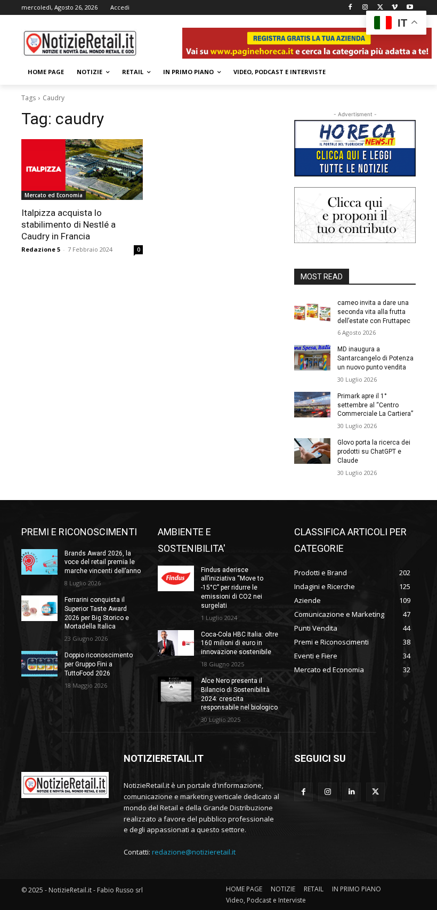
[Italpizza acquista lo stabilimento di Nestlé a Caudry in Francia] (82, 169)
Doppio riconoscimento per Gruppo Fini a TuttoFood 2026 (98, 664)
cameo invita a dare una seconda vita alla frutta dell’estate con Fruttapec (373, 312)
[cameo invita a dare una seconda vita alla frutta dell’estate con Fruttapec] (312, 311)
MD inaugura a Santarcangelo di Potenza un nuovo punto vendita (375, 358)
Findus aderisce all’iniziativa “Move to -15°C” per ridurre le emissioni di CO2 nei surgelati (232, 587)
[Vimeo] (395, 8)
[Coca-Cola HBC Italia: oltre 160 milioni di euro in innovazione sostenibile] (176, 643)
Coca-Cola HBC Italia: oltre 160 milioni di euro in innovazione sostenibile (239, 643)
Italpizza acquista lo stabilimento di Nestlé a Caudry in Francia (68, 224)
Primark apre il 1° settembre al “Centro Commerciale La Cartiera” (375, 405)
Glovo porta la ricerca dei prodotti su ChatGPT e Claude (373, 451)
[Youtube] (409, 8)
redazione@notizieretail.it (194, 852)
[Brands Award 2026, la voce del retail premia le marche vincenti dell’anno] (39, 562)
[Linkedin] (351, 792)
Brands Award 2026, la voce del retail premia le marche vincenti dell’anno (102, 562)
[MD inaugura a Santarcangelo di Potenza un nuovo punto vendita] (312, 358)
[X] (380, 8)
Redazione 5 (40, 249)
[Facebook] (350, 8)
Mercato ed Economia (54, 195)
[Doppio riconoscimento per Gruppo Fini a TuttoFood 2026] (39, 664)
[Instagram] (365, 8)
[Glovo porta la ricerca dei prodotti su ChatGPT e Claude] (312, 451)
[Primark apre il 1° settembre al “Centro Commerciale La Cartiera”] (312, 404)
